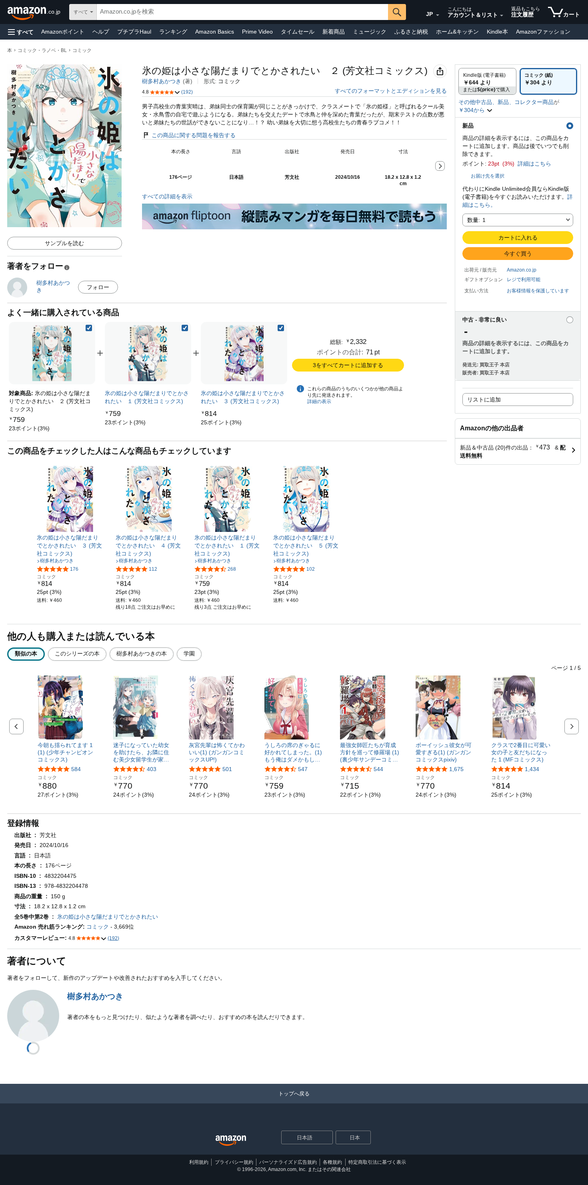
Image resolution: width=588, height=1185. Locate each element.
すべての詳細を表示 (167, 196)
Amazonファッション (543, 31)
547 (303, 769)
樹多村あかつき (161, 81)
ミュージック (369, 31)
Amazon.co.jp (521, 270)
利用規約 (198, 1162)
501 (227, 769)
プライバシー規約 (234, 1162)
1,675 (456, 769)
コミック (82, 50)
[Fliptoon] (294, 207)
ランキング (173, 31)
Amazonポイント (62, 31)
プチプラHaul (134, 31)
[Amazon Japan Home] (231, 1141)
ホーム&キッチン (457, 31)
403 (151, 769)
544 (378, 769)
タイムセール (297, 31)
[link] (29, 428)
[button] (20, 32)
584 (76, 769)
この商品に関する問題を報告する (194, 135)
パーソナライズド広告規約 (288, 1162)
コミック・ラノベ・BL (42, 50)
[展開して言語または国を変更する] (437, 15)
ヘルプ (100, 31)
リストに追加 (484, 399)
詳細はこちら (534, 163)
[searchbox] (242, 12)
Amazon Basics (214, 31)
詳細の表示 (319, 401)
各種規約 (332, 1162)
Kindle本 (497, 31)
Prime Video (257, 31)
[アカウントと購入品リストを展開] (501, 15)
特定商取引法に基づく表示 (377, 1162)
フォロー (98, 287)
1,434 (532, 769)
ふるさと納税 (411, 31)
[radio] (487, 81)
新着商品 (333, 31)
